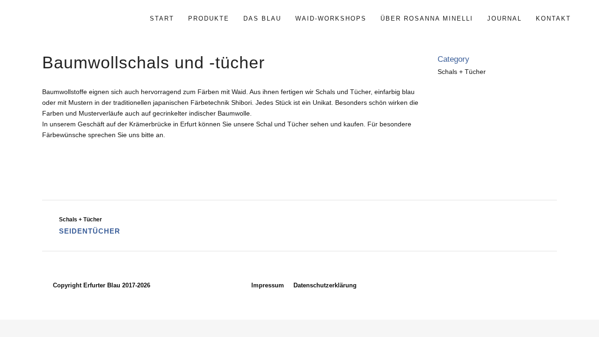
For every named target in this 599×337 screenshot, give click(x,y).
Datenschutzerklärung (325, 285)
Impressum (267, 285)
